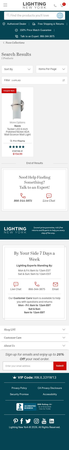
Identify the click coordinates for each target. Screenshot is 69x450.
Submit (60, 366)
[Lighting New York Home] (34, 5)
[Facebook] (21, 421)
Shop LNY (10, 329)
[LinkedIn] (52, 421)
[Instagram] (36, 421)
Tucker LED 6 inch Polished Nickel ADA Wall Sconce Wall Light (17, 132)
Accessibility (50, 394)
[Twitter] (28, 421)
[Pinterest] (15, 421)
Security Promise (19, 394)
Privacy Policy (19, 388)
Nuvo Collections (14, 42)
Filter (12, 80)
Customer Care (12, 337)
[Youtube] (44, 421)
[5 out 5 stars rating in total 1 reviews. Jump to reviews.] (17, 146)
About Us (9, 346)
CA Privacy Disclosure (50, 388)
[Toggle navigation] (5, 5)
